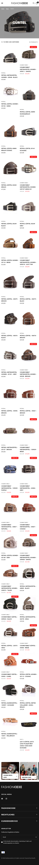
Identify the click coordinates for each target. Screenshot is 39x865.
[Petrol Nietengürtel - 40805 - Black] (29, 573)
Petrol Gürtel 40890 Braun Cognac (9, 149)
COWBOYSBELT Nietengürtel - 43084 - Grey (28, 488)
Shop (7, 8)
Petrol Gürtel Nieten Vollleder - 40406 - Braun (28, 705)
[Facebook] (3, 799)
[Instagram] (8, 799)
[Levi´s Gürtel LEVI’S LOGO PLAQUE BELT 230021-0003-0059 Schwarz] (29, 724)
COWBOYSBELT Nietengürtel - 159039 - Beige (28, 449)
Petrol (3, 73)
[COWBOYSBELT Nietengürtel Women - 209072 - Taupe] (10, 573)
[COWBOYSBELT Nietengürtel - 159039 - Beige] (29, 430)
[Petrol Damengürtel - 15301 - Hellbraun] (10, 721)
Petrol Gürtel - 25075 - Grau (9, 647)
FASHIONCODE (8, 808)
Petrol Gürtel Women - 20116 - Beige (10, 261)
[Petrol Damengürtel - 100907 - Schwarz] (10, 690)
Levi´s (21, 739)
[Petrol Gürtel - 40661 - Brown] (29, 394)
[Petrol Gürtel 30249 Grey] (29, 206)
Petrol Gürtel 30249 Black (9, 225)
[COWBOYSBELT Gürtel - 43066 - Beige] (29, 632)
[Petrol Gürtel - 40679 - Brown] (10, 282)
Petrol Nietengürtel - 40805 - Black (28, 587)
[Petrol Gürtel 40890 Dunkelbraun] (29, 95)
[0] (36, 3)
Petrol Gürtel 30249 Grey (27, 225)
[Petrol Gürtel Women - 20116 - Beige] (10, 243)
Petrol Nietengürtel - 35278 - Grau (28, 618)
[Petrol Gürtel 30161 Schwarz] (29, 131)
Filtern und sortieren (11, 42)
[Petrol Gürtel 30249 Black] (10, 206)
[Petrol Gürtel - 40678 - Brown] (29, 318)
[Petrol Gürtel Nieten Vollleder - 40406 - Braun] (29, 690)
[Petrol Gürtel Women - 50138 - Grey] (10, 542)
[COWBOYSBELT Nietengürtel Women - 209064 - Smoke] (29, 542)
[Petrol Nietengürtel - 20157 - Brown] (10, 430)
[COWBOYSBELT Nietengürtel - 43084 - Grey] (29, 469)
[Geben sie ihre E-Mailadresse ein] (36, 837)
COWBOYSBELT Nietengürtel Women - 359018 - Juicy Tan (28, 262)
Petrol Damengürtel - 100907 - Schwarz (9, 704)
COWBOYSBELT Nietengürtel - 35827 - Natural (9, 527)
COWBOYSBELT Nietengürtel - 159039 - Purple (9, 488)
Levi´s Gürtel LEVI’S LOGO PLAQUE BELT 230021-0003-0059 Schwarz (27, 745)
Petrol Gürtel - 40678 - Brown (28, 337)
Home (2, 8)
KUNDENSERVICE (9, 821)
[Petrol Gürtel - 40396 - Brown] (10, 394)
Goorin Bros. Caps (7, 776)
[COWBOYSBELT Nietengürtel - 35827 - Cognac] (29, 508)
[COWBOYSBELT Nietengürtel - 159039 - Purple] (10, 469)
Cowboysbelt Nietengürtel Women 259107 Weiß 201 (28, 187)
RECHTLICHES (8, 814)
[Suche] (33, 3)
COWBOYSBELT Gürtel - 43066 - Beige (28, 647)
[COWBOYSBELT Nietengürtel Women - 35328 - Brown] (29, 355)
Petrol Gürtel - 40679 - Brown (9, 300)
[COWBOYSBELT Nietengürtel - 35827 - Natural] (10, 508)
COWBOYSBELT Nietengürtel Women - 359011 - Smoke (28, 69)
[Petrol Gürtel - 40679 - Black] (29, 282)
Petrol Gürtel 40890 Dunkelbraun (27, 113)
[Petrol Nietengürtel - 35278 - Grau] (29, 604)
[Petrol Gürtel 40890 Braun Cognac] (10, 131)
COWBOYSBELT (24, 65)
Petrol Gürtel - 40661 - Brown (28, 412)
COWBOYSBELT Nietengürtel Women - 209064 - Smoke (28, 557)
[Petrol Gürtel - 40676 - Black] (10, 318)
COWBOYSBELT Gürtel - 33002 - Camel (9, 675)
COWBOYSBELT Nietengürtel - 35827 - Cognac (28, 527)
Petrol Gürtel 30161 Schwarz (27, 149)
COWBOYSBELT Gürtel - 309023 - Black (9, 618)
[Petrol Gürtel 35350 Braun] (10, 168)
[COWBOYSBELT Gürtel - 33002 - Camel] (10, 661)
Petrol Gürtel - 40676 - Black (9, 337)
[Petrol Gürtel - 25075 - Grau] (10, 632)
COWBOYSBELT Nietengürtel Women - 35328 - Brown (28, 374)
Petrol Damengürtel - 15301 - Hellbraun (9, 735)
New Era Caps (26, 777)
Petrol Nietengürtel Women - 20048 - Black (9, 76)
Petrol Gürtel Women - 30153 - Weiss (10, 105)
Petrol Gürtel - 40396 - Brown (9, 412)
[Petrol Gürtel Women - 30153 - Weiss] (10, 91)
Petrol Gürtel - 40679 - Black (28, 300)
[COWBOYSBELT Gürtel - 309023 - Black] (10, 604)
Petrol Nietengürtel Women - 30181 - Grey (9, 373)
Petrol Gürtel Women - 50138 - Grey (10, 556)
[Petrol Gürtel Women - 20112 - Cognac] (29, 661)
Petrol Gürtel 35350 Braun (9, 186)
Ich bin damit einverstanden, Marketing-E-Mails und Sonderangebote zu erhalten (17, 842)
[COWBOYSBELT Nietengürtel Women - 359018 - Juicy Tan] (29, 243)
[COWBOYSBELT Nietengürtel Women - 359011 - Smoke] (29, 54)
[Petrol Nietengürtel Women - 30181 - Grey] (10, 355)
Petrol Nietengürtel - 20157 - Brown (9, 448)
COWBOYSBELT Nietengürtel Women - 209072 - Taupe (9, 588)
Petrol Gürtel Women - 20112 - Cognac (28, 675)
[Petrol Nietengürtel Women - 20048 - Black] (10, 58)
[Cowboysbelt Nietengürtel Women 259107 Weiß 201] (29, 168)
